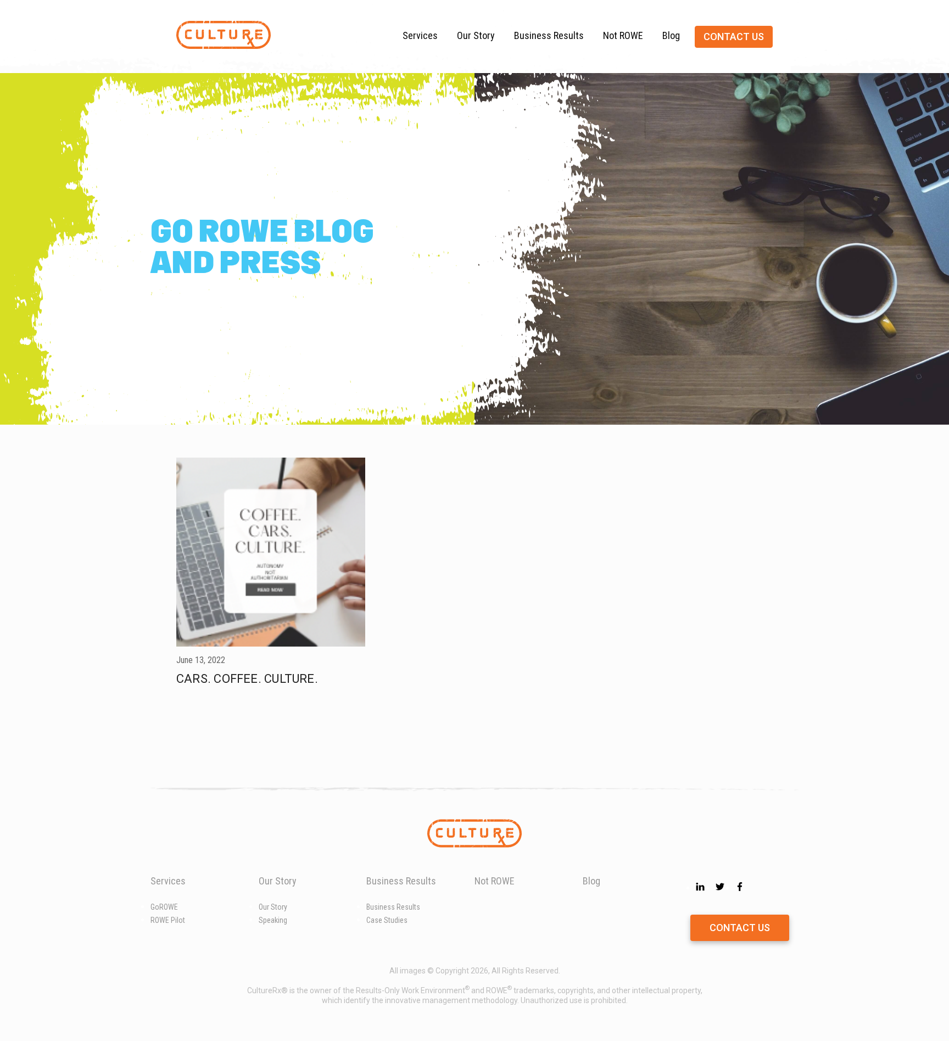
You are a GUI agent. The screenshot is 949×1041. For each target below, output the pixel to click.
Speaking (273, 920)
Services (420, 35)
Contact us (734, 36)
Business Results (549, 35)
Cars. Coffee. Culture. (247, 679)
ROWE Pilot (167, 920)
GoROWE (164, 907)
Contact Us (740, 927)
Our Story (476, 35)
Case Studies (386, 920)
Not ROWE (623, 35)
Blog (671, 35)
